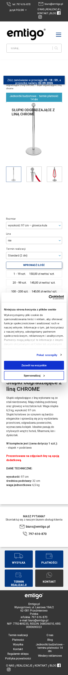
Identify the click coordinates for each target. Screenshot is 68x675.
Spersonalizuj (32, 375)
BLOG (53, 13)
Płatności (18, 639)
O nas (50, 635)
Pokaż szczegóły (47, 354)
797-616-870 (37, 534)
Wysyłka (18, 644)
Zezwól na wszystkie (34, 365)
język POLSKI (17, 10)
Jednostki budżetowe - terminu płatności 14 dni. (50, 648)
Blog (50, 639)
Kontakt (18, 649)
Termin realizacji (18, 635)
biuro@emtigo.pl (54, 4)
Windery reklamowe (50, 655)
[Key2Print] (21, 34)
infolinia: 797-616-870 (34, 617)
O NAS (40, 9)
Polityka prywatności (18, 658)
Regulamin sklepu (18, 653)
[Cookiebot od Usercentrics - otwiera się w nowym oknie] (49, 297)
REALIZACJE (53, 9)
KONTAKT (42, 13)
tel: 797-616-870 (21, 4)
